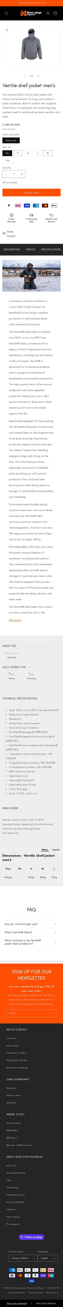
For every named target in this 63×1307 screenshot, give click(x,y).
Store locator (13, 1123)
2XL (9, 161)
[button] (6, 13)
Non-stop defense (46, 1303)
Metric (45, 850)
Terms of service (35, 1293)
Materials (11, 1102)
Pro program (13, 1224)
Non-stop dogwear (18, 1288)
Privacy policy (54, 1288)
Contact (11, 1038)
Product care (13, 1095)
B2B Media (12, 1130)
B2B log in (11, 1137)
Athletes (11, 1209)
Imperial (56, 850)
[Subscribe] (52, 1013)
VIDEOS (30, 249)
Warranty (11, 1088)
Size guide (15, 620)
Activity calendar (15, 1202)
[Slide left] (24, 76)
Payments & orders (16, 1053)
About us (11, 1165)
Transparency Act (15, 1194)
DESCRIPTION (12, 249)
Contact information (16, 1293)
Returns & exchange (17, 1067)
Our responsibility (15, 1172)
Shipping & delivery (16, 1060)
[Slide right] (38, 76)
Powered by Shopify (36, 1288)
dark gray (11, 140)
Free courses (13, 1216)
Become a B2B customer (19, 1145)
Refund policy (52, 1293)
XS (7, 153)
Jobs (8, 1180)
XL (48, 153)
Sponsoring (12, 1187)
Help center (12, 1045)
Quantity (6, 167)
